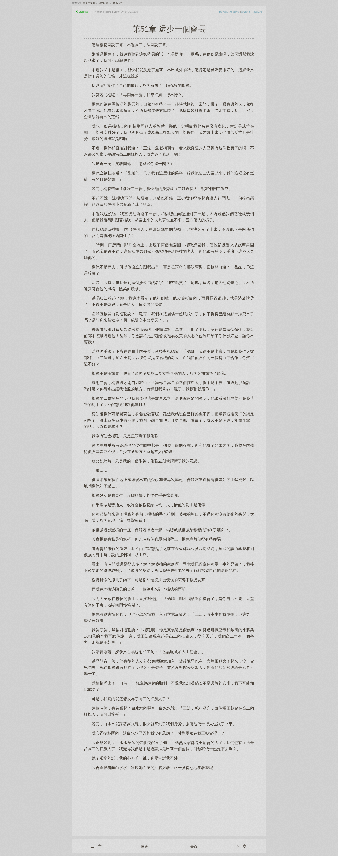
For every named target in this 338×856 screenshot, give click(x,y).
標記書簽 (223, 12)
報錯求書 (246, 12)
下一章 (241, 846)
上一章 (96, 846)
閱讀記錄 (257, 12)
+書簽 (192, 846)
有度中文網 (89, 3)
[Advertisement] (169, 801)
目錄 (144, 846)
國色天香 (118, 3)
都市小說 (104, 3)
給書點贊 (235, 12)
